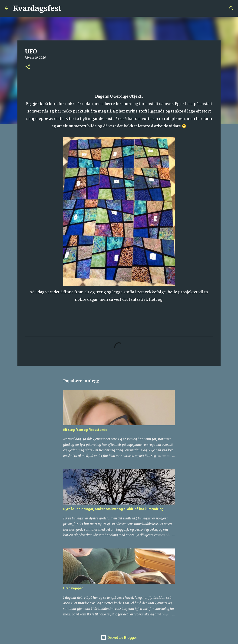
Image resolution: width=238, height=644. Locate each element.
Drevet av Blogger (121, 637)
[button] (27, 67)
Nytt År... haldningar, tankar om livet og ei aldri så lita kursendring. (113, 509)
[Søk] (68, 8)
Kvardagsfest (37, 8)
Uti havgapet (73, 588)
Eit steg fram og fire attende (85, 430)
